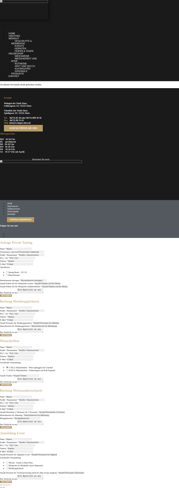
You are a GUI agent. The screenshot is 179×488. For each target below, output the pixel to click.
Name (3, 249)
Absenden (6, 296)
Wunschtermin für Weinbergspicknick (15, 326)
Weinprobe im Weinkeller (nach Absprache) (26, 466)
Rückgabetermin (7, 418)
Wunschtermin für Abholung (12, 415)
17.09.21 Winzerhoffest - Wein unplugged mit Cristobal (31, 368)
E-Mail (3, 264)
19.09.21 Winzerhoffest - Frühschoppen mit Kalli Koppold (32, 370)
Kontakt (14, 76)
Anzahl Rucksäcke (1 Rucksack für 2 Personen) (19, 412)
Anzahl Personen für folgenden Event (15, 455)
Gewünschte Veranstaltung (10, 363)
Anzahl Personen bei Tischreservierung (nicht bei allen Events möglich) (29, 473)
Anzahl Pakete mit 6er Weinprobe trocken (17, 283)
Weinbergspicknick (16, 468)
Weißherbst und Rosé (24, 59)
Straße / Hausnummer (9, 255)
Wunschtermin (14, 275)
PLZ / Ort (5, 258)
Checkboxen (5, 267)
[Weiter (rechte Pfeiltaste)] (4, 487)
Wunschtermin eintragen (10, 280)
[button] (58, 38)
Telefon (4, 261)
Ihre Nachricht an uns (8, 293)
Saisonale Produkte (19, 72)
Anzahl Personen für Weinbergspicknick (16, 323)
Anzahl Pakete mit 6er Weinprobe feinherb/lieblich (21, 287)
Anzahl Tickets (6, 376)
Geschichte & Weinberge (21, 42)
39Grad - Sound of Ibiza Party (21, 463)
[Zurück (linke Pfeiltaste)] (1, 487)
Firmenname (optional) (9, 252)
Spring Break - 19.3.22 (17, 272)
